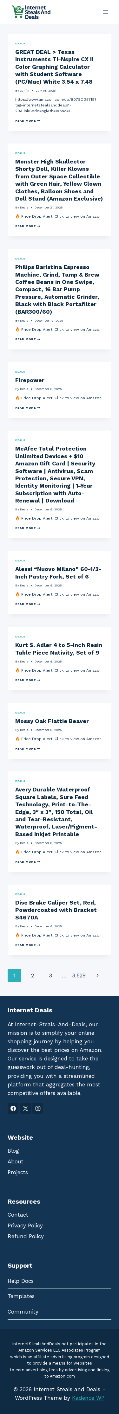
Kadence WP (88, 1398)
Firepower (29, 380)
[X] (25, 1108)
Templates (21, 1296)
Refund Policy (26, 1236)
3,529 (79, 975)
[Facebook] (13, 1108)
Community (23, 1311)
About (15, 1161)
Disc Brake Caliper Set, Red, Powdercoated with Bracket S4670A (56, 910)
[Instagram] (37, 1108)
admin (24, 90)
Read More (27, 120)
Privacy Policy (25, 1225)
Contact (18, 1215)
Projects (18, 1172)
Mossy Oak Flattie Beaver (52, 721)
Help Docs (21, 1281)
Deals (20, 43)
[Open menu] (105, 12)
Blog (13, 1151)
